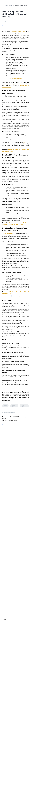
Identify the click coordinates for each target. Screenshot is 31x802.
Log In (2, 411)
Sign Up (5, 411)
